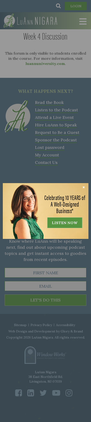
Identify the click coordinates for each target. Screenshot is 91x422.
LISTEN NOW (64, 222)
